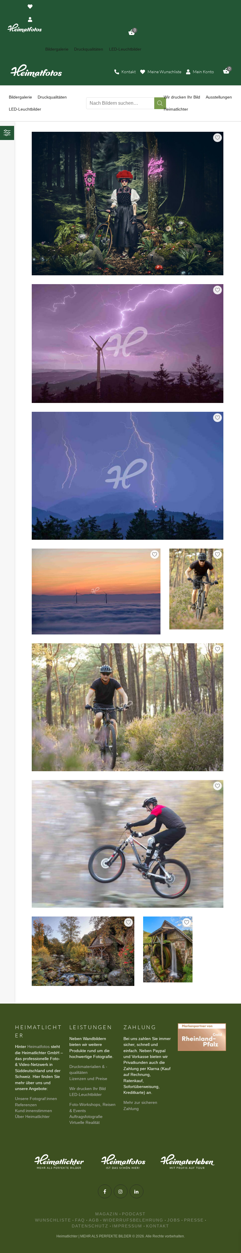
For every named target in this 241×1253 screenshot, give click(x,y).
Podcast (134, 1214)
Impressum (127, 1226)
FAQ (80, 1220)
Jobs (173, 1220)
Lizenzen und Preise (88, 1079)
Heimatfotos (38, 1046)
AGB (94, 1220)
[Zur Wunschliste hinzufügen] (217, 137)
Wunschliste (53, 1220)
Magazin (106, 1214)
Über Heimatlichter (32, 1116)
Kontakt (157, 1226)
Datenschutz (90, 1226)
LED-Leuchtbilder (85, 1094)
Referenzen (26, 1105)
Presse (194, 1220)
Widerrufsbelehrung (133, 1220)
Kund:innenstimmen (33, 1111)
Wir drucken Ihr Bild (87, 1089)
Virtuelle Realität (84, 1122)
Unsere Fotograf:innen (36, 1099)
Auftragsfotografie (86, 1116)
